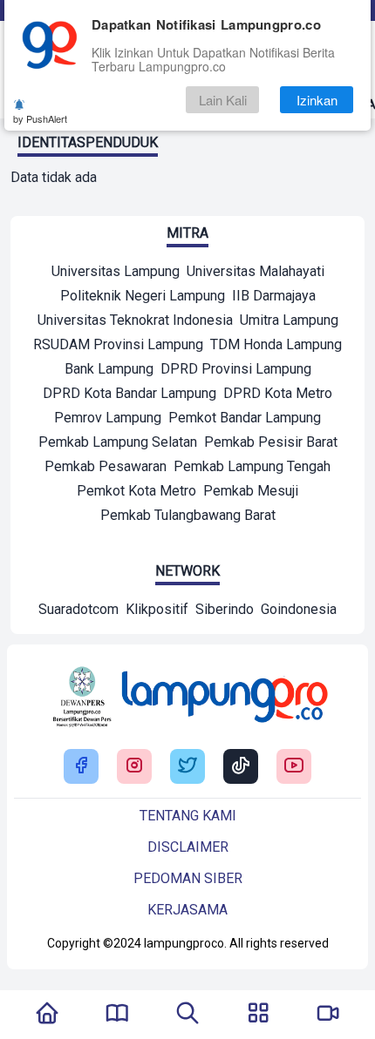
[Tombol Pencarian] (187, 1014)
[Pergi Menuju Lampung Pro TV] (327, 1014)
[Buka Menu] (258, 1014)
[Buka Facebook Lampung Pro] (81, 766)
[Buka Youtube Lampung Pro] (293, 766)
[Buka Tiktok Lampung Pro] (240, 766)
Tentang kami (188, 815)
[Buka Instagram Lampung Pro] (134, 766)
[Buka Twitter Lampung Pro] (187, 766)
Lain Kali (223, 100)
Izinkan (317, 100)
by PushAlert (40, 118)
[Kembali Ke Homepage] (47, 1014)
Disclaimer (187, 847)
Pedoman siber (187, 878)
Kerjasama (187, 909)
